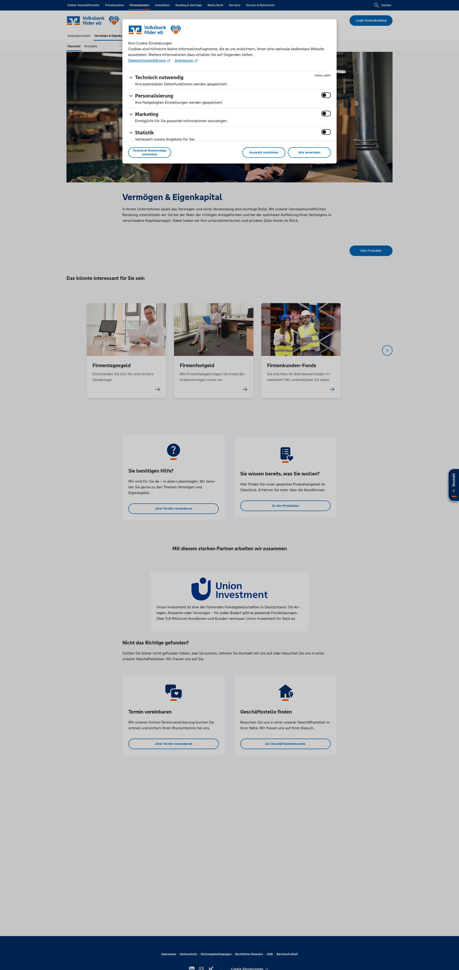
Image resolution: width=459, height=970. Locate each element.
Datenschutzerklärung (147, 60)
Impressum (184, 60)
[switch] (326, 95)
